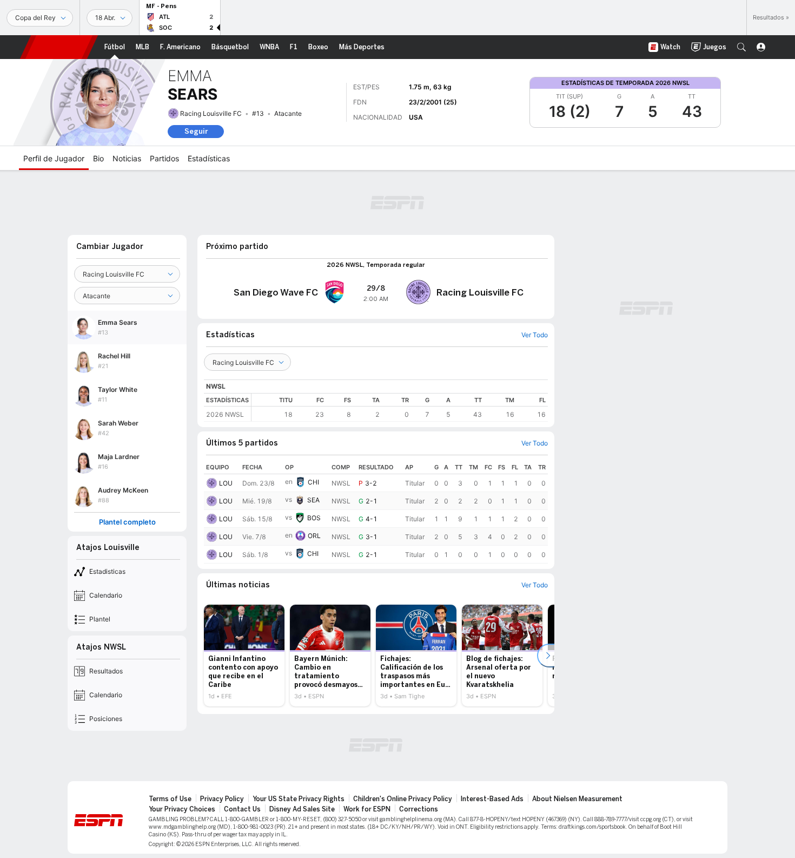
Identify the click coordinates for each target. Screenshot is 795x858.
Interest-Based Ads (492, 799)
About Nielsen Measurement (577, 799)
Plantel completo (127, 522)
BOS (314, 518)
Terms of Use (170, 799)
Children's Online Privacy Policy (402, 799)
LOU (226, 483)
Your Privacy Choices (182, 809)
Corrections (418, 809)
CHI (313, 482)
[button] (741, 47)
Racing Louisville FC (211, 113)
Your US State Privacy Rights (299, 799)
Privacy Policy (222, 799)
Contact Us (242, 809)
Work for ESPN (366, 809)
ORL (314, 536)
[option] (244, 655)
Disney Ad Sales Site (302, 809)
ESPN (59, 47)
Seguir (196, 131)
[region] (399, 407)
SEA (313, 500)
